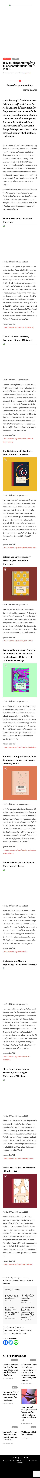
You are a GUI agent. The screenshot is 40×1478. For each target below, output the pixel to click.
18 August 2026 (8, 1378)
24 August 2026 (27, 1438)
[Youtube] (18, 1458)
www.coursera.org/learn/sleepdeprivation (18, 1158)
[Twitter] (10, 1342)
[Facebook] (5, 1342)
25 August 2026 (26, 1302)
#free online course (10, 1330)
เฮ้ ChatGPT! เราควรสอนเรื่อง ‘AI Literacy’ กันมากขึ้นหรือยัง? (12, 1296)
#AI (4, 1327)
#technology (21, 1333)
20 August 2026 (10, 1318)
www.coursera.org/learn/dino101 (15, 952)
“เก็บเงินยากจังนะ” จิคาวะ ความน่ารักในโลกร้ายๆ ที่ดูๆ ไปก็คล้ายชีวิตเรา (10, 1396)
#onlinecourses (25, 1330)
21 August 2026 (26, 1383)
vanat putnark (25, 73)
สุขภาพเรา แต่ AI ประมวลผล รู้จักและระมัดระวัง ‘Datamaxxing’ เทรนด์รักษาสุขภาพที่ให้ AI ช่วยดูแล (12, 1311)
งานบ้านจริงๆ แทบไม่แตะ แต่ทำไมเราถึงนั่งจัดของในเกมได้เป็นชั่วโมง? (10, 1436)
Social (7, 59)
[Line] (16, 1342)
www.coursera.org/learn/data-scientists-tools (20, 548)
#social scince (8, 1333)
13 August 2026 (26, 1320)
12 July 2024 (9, 1301)
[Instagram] (21, 1458)
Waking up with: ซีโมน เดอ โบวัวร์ (28, 1433)
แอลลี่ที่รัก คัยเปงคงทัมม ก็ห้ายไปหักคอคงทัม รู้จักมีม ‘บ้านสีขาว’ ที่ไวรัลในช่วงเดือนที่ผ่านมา (10, 1370)
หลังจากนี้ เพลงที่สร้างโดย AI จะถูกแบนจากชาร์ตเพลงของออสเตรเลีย (27, 1297)
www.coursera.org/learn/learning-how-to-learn (20, 747)
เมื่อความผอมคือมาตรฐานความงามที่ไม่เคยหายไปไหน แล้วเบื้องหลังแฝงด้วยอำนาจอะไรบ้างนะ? (29, 1414)
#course (11, 1327)
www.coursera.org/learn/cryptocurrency (18, 641)
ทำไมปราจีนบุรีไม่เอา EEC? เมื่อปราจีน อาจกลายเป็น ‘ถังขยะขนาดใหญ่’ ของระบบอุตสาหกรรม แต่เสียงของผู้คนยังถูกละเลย (29, 1372)
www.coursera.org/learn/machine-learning (19, 327)
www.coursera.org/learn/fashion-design (18, 1264)
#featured (19, 1327)
